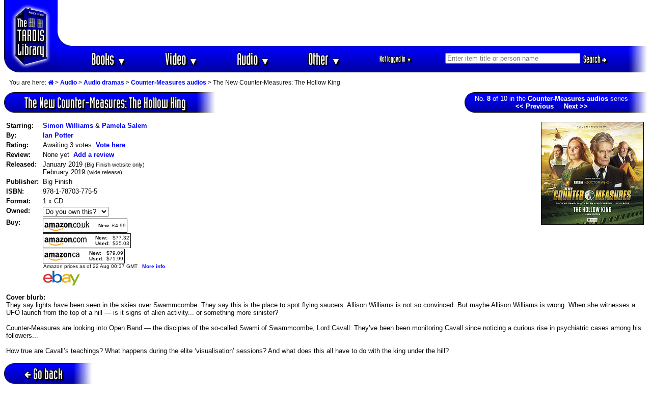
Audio (253, 59)
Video (181, 59)
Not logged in (395, 59)
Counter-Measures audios (168, 82)
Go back (48, 374)
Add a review (93, 154)
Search (592, 59)
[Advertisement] (353, 23)
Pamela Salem (124, 125)
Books (108, 59)
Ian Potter (58, 135)
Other (324, 59)
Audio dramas (104, 82)
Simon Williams (68, 125)
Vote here (110, 145)
